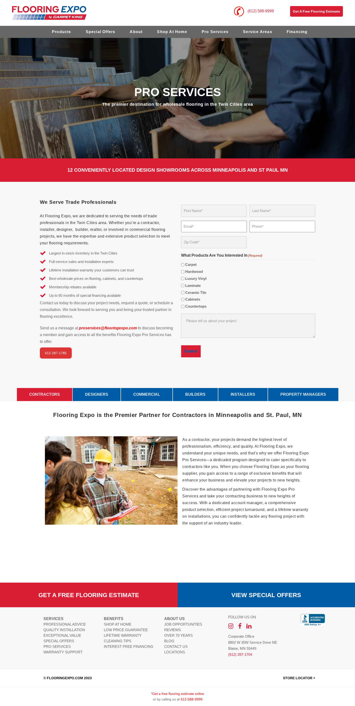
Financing (297, 32)
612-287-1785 (56, 353)
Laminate (193, 285)
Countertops (195, 306)
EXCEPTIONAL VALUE (62, 635)
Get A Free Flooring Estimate (88, 595)
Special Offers (100, 32)
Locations (174, 652)
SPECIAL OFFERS (58, 641)
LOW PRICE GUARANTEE (126, 630)
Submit (191, 351)
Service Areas (257, 32)
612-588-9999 (191, 699)
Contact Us (176, 646)
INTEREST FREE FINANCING (128, 646)
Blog (169, 641)
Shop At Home (172, 32)
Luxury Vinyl (195, 278)
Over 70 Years (178, 635)
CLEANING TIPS (117, 641)
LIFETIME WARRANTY (123, 635)
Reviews (172, 630)
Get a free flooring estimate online (178, 694)
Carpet (191, 264)
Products (61, 32)
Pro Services (215, 32)
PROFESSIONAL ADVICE (64, 624)
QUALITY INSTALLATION (64, 630)
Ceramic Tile (195, 292)
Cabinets (192, 299)
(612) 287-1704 (240, 654)
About (136, 32)
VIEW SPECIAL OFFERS (266, 595)
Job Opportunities (183, 624)
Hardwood (194, 271)
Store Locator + (299, 678)
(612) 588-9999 (260, 11)
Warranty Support (63, 652)
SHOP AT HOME (117, 624)
